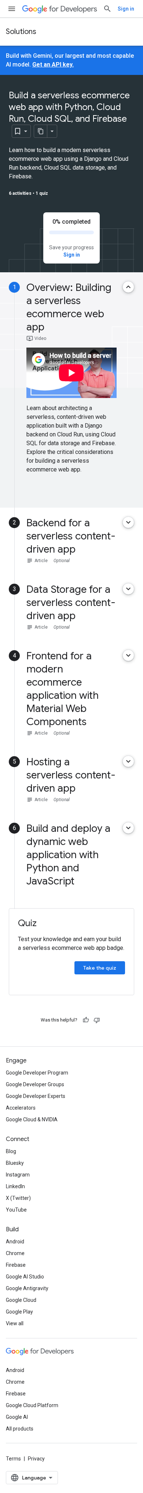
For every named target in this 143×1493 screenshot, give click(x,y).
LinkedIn (15, 1186)
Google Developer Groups (35, 1084)
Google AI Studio (25, 1277)
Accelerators (21, 1108)
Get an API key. (53, 64)
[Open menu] (11, 9)
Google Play (19, 1312)
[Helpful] (85, 1020)
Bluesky (15, 1163)
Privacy (36, 1459)
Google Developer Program (37, 1073)
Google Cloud (21, 1300)
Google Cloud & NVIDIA (32, 1119)
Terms (13, 1459)
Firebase (16, 1265)
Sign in (126, 9)
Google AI (17, 1417)
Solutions (21, 31)
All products (19, 1429)
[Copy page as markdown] (40, 131)
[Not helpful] (96, 1020)
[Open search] (107, 8)
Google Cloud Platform (32, 1405)
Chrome (15, 1253)
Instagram (18, 1175)
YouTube (16, 1210)
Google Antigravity (27, 1288)
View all (14, 1323)
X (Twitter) (18, 1198)
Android (15, 1241)
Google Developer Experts (35, 1096)
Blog (11, 1151)
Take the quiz (99, 968)
